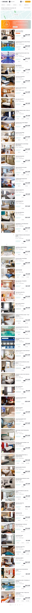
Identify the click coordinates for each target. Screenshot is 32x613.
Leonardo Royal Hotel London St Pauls (16, 46)
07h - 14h (18, 118)
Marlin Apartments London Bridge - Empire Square (16, 148)
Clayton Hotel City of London (16, 171)
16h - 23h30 (27, 463)
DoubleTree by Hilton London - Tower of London (16, 319)
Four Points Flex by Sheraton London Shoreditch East (16, 483)
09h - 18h (19, 346)
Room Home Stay (16, 274)
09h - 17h (18, 174)
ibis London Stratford (16, 103)
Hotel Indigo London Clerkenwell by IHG (16, 434)
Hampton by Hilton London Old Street (16, 354)
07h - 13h (18, 463)
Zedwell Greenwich (16, 411)
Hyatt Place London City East (16, 251)
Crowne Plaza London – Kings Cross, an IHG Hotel (16, 597)
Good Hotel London (16, 539)
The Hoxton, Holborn (16, 562)
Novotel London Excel (16, 194)
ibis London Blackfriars (16, 216)
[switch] (27, 5)
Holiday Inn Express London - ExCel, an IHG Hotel (16, 114)
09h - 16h (19, 520)
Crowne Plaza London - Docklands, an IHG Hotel (16, 584)
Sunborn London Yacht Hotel (16, 92)
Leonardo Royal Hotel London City (16, 331)
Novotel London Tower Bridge (16, 262)
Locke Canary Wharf (16, 35)
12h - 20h (26, 61)
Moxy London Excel (16, 390)
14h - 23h (26, 346)
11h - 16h (23, 243)
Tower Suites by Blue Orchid (16, 423)
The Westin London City (16, 551)
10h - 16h (19, 254)
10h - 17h (19, 61)
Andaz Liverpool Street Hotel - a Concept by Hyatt (16, 459)
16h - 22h (28, 174)
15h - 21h (28, 118)
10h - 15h (23, 576)
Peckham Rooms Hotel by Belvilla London (16, 573)
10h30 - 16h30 (22, 531)
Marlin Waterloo (16, 69)
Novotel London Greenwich (16, 471)
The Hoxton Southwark (16, 160)
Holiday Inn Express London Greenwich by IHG (16, 239)
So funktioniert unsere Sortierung (6, 9)
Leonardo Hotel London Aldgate (16, 125)
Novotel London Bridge (16, 136)
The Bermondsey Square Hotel (16, 182)
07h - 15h (18, 72)
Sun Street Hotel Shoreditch (16, 401)
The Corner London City (16, 296)
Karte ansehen (16, 14)
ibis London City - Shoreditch (16, 285)
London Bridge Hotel (16, 205)
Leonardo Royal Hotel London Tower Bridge (16, 57)
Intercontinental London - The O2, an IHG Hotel (16, 342)
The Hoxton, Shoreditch (16, 80)
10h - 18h (28, 72)
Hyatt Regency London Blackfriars (16, 227)
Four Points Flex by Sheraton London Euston (16, 366)
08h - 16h (23, 72)
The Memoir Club (16, 517)
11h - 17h (23, 426)
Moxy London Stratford (16, 307)
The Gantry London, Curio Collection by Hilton (16, 378)
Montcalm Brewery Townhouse (16, 528)
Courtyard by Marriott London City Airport (16, 495)
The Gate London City (16, 506)
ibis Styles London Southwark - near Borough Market (16, 447)
